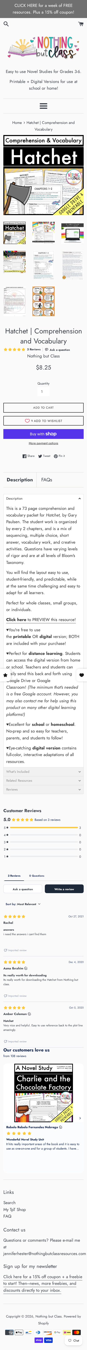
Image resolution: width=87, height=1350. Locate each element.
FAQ (7, 1216)
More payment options (43, 443)
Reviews (12, 789)
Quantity (43, 383)
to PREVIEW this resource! (41, 620)
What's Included (17, 771)
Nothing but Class (48, 1316)
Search (9, 1203)
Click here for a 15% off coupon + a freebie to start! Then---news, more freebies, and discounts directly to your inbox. (42, 1283)
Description (20, 479)
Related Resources (19, 780)
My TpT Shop (14, 1210)
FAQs (46, 479)
